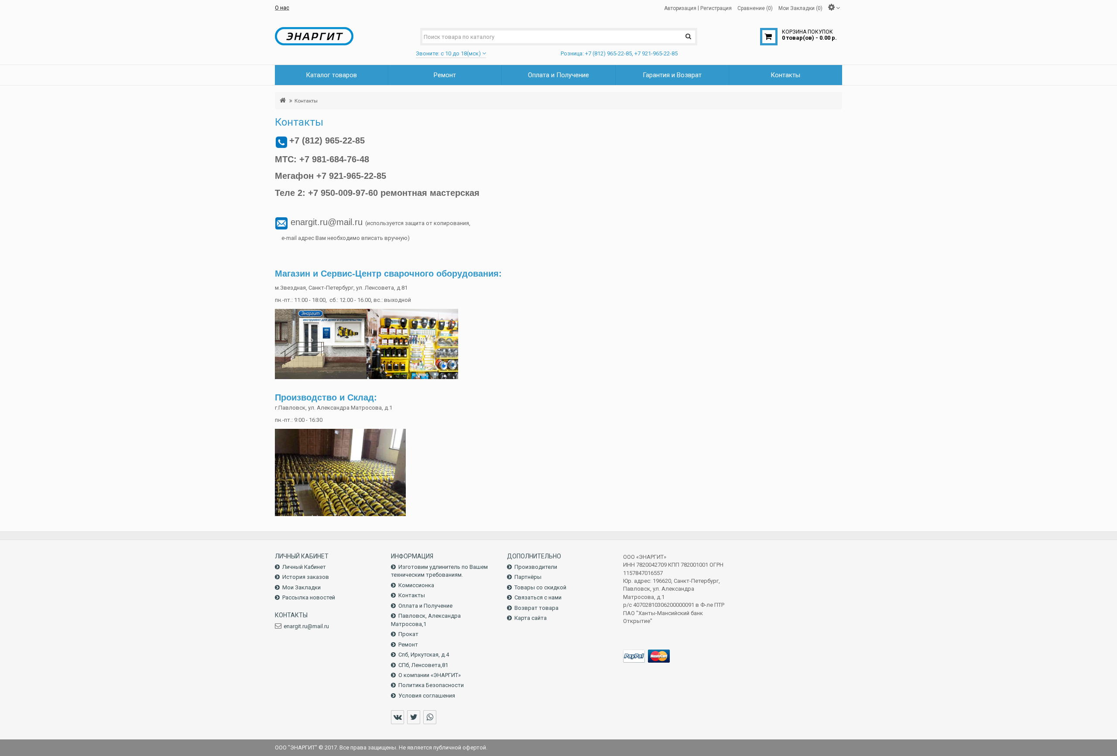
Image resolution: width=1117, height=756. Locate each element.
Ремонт (408, 644)
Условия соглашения (426, 695)
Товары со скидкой (540, 587)
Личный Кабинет (304, 567)
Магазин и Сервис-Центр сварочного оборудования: (388, 273)
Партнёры (527, 577)
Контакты (306, 101)
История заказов (305, 577)
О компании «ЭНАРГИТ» (429, 675)
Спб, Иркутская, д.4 (423, 654)
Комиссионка (416, 585)
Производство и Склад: (326, 397)
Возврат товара (536, 608)
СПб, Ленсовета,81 (423, 665)
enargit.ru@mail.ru (306, 626)
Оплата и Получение (425, 605)
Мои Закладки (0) (800, 8)
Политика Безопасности (431, 685)
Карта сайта (530, 618)
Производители (535, 567)
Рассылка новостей (308, 597)
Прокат (408, 634)
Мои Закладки (301, 587)
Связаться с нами (538, 597)
